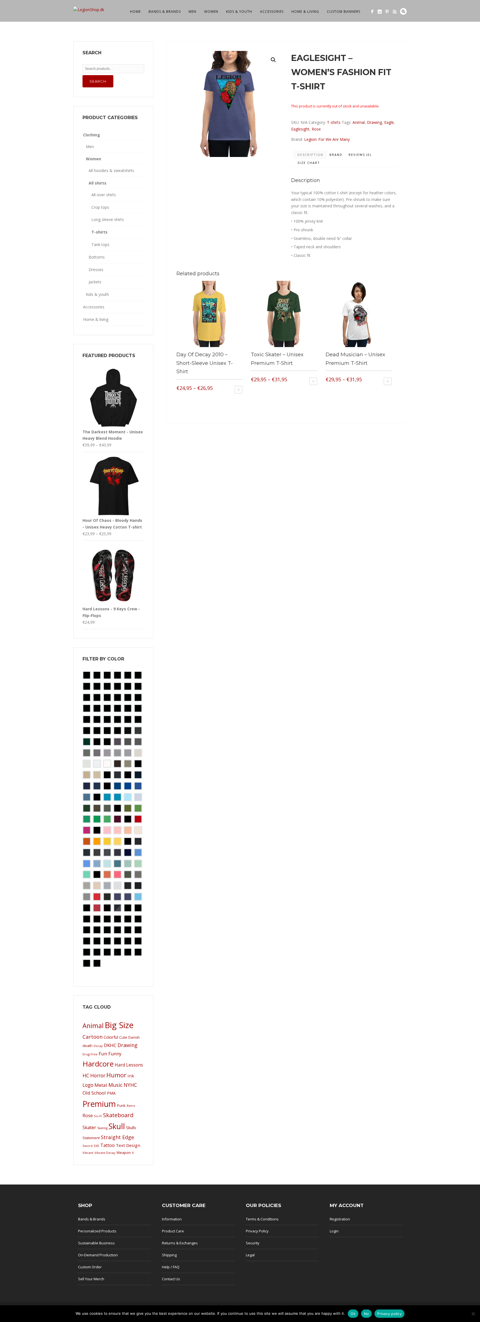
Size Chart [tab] (309, 163)
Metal (100, 1085)
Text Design (128, 1145)
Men (192, 11)
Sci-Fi (98, 1116)
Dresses (96, 269)
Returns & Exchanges (180, 1242)
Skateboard (118, 1115)
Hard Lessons (129, 1065)
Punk (121, 1105)
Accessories (272, 11)
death (87, 1045)
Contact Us (171, 1278)
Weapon (123, 1152)
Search (403, 11)
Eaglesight (300, 129)
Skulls (131, 1127)
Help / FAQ (170, 1266)
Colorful (111, 1037)
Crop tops (100, 207)
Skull (117, 1126)
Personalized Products (97, 1230)
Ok (353, 1313)
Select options (238, 390)
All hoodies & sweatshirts (111, 170)
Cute (123, 1037)
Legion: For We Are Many (327, 139)
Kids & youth (239, 11)
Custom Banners (343, 11)
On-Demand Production (98, 1254)
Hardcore (98, 1064)
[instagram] (379, 11)
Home (135, 11)
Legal (250, 1254)
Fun (103, 1053)
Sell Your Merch (91, 1278)
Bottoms (97, 257)
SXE (96, 1146)
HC (85, 1075)
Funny (114, 1054)
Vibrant (87, 1153)
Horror (97, 1075)
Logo (87, 1085)
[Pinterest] (387, 11)
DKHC (110, 1045)
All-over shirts (103, 194)
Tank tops (100, 244)
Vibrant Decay (104, 1153)
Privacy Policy (257, 1230)
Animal (358, 122)
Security (252, 1242)
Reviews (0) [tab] (360, 155)
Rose (316, 129)
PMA (111, 1093)
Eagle (389, 122)
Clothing (91, 134)
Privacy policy (389, 1313)
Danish (134, 1037)
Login (334, 1230)
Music (115, 1084)
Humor (116, 1075)
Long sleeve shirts (107, 219)
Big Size (119, 1025)
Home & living (305, 11)
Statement (91, 1137)
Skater (89, 1127)
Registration (340, 1219)
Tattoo (107, 1145)
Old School (94, 1093)
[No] (473, 1313)
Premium (99, 1104)
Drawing (374, 122)
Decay (98, 1046)
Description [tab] (310, 155)
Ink (131, 1075)
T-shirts (334, 122)
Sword (87, 1146)
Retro (131, 1106)
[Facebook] (372, 11)
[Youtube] (394, 11)
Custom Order (90, 1266)
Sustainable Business (96, 1242)
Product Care (173, 1230)
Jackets (95, 281)
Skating (102, 1128)
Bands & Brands (165, 11)
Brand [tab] (335, 155)
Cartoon (92, 1036)
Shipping (169, 1254)
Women (211, 11)
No (366, 1313)
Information (172, 1219)
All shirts (97, 183)
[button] (273, 60)
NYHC (130, 1085)
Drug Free (90, 1054)
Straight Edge (117, 1137)
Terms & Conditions (262, 1219)
